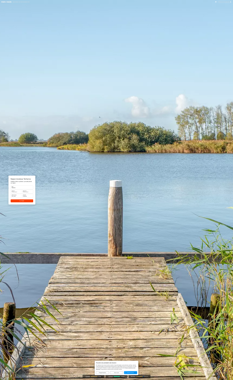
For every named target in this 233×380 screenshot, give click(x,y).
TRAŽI (22, 201)
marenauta (6, 1)
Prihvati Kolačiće (130, 372)
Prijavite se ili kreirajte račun (224, 1)
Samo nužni (116, 372)
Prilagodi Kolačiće (102, 372)
